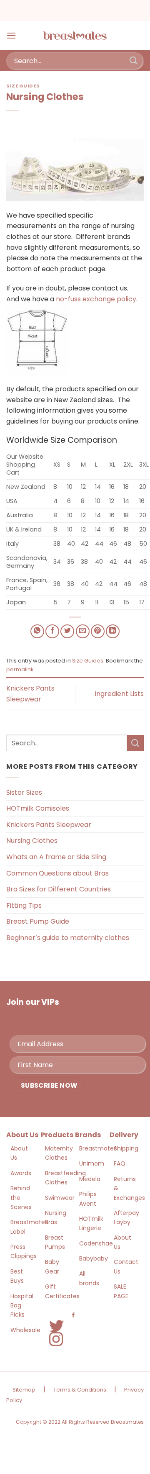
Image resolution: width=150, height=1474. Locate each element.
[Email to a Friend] (83, 631)
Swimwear (60, 1198)
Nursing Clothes (32, 840)
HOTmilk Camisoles (37, 808)
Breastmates (98, 1148)
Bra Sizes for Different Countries (58, 889)
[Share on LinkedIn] (113, 631)
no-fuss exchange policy (96, 299)
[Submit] (133, 60)
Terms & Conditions (79, 1390)
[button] (11, 35)
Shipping (126, 1148)
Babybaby (93, 1258)
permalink (19, 669)
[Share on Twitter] (67, 631)
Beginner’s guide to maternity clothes (67, 937)
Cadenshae (96, 1243)
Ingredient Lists (119, 693)
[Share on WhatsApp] (37, 631)
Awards (20, 1173)
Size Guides (23, 85)
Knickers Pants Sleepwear (48, 824)
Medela (89, 1179)
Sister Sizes (24, 792)
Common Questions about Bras (57, 873)
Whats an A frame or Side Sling (56, 857)
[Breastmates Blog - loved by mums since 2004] (75, 35)
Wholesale (25, 1330)
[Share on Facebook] (52, 631)
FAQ (119, 1163)
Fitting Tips (24, 905)
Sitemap (23, 1390)
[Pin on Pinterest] (98, 631)
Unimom (91, 1163)
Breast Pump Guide (37, 921)
